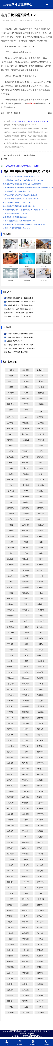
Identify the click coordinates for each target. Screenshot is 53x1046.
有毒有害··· (11, 604)
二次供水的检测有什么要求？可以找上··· (20, 345)
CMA (26, 491)
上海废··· (26, 820)
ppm (41, 411)
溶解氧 (41, 404)
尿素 (26, 410)
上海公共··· (26, 791)
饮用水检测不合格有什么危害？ (17, 352)
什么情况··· (11, 627)
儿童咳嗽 (41, 610)
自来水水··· (26, 848)
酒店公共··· (41, 729)
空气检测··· (11, 644)
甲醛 (41, 398)
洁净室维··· (11, 729)
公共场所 (11, 1012)
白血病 (41, 445)
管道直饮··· (41, 746)
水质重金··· (26, 423)
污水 (11, 502)
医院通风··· (11, 967)
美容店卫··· (26, 678)
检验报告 (26, 496)
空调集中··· (26, 961)
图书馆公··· (41, 774)
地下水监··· (26, 530)
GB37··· (41, 990)
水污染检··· (26, 684)
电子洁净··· (11, 927)
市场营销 (26, 701)
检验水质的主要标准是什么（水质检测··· (20, 313)
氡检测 (11, 865)
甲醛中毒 (41, 514)
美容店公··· (11, 752)
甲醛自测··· (26, 398)
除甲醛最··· (41, 672)
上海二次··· (41, 780)
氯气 (41, 451)
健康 (41, 593)
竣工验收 (11, 633)
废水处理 (11, 661)
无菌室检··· (41, 797)
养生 (26, 752)
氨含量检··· (26, 763)
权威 (11, 593)
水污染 (41, 381)
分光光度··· (26, 882)
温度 (26, 735)
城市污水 (41, 440)
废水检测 (11, 746)
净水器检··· (41, 604)
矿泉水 (11, 474)
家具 (11, 468)
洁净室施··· (41, 995)
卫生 (26, 1007)
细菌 (26, 672)
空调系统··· (11, 786)
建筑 (11, 387)
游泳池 (11, 410)
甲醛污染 (26, 944)
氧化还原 (41, 667)
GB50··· (11, 837)
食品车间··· (26, 808)
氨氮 (26, 599)
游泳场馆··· (11, 803)
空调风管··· (41, 871)
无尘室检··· (11, 916)
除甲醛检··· (11, 616)
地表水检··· (11, 480)
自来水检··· (26, 718)
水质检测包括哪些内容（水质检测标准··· (20, 298)
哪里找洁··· (11, 1001)
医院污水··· (26, 905)
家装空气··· (26, 899)
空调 (11, 893)
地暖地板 (11, 548)
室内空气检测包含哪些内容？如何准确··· (20, 348)
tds (26, 445)
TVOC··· (26, 417)
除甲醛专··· (26, 502)
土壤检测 (41, 661)
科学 (41, 599)
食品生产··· (41, 1001)
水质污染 (11, 859)
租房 (11, 542)
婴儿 (41, 633)
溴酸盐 (41, 468)
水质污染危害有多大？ (14, 341)
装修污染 (26, 570)
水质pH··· (41, 825)
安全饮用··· (26, 381)
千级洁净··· (11, 939)
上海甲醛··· (11, 423)
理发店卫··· (11, 678)
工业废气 (41, 525)
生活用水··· (26, 916)
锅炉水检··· (11, 429)
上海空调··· (26, 950)
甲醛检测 (31, 103)
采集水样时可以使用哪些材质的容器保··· (20, 309)
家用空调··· (11, 956)
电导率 (26, 404)
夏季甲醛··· (26, 536)
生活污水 (26, 633)
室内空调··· (26, 842)
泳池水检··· (41, 582)
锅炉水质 (11, 519)
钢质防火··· (41, 769)
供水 (26, 616)
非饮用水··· (26, 393)
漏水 (41, 893)
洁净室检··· (41, 519)
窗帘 (26, 661)
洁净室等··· (11, 797)
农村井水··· (11, 440)
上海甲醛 (41, 621)
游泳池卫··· (41, 837)
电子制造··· (26, 780)
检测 (26, 638)
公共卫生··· (11, 457)
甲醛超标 (41, 393)
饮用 (41, 576)
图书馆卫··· (41, 978)
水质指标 (41, 423)
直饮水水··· (26, 740)
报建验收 (41, 1012)
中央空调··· (11, 712)
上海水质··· (26, 525)
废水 (41, 496)
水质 (11, 582)
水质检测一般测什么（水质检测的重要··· (20, 302)
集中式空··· (11, 984)
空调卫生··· (26, 990)
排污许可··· (26, 434)
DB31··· (11, 381)
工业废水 (26, 440)
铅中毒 (41, 689)
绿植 (26, 644)
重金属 (11, 445)
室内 (11, 655)
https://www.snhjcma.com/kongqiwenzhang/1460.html (30, 121)
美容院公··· (11, 559)
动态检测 (26, 995)
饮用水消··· (41, 905)
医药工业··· (26, 1001)
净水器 (11, 570)
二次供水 (41, 480)
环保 (41, 644)
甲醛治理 (26, 514)
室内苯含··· (41, 916)
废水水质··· (41, 950)
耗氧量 (26, 542)
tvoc (26, 480)
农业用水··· (11, 842)
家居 (11, 496)
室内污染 (11, 491)
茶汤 (41, 723)
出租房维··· (11, 398)
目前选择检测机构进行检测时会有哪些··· (20, 334)
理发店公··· (26, 559)
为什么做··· (41, 933)
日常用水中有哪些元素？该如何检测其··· (20, 337)
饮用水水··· (41, 429)
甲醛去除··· (41, 491)
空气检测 (11, 393)
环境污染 (26, 429)
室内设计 (11, 740)
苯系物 (26, 621)
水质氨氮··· (26, 797)
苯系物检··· (41, 757)
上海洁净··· (26, 689)
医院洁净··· (11, 825)
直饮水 (41, 684)
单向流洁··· (11, 808)
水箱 (41, 616)
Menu (47, 4)
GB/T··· (11, 434)
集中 (26, 893)
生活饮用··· (11, 995)
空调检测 (41, 706)
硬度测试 (41, 485)
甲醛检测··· (41, 548)
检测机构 (26, 627)
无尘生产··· (11, 990)
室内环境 (26, 519)
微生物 (26, 667)
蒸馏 (26, 553)
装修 (41, 463)
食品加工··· (26, 978)
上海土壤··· (26, 967)
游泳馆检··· (41, 457)
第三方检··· (41, 376)
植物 (11, 525)
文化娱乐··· (11, 791)
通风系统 (26, 1012)
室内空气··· (11, 417)
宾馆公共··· (11, 735)
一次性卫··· (26, 604)
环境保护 (41, 434)
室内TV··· (11, 922)
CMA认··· (26, 871)
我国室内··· (41, 752)
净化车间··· (11, 871)
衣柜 (41, 553)
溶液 (11, 553)
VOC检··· (11, 769)
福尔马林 (11, 536)
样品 (41, 638)
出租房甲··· (11, 723)
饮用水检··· (41, 370)
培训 (41, 650)
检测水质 (11, 485)
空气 (26, 650)
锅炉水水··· (41, 973)
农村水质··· (41, 865)
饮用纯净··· (41, 536)
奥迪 (41, 502)
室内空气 (41, 876)
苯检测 (26, 859)
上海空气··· (26, 548)
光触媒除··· (26, 582)
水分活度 (11, 684)
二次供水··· (11, 404)
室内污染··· (26, 746)
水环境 (26, 468)
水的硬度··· (11, 576)
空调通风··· (11, 599)
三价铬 (11, 650)
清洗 (41, 939)
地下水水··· (26, 463)
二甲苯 (11, 621)
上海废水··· (11, 978)
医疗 (41, 559)
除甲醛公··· (41, 678)
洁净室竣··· (41, 735)
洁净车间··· (41, 831)
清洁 (41, 1007)
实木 (11, 638)
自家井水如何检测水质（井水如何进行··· (20, 316)
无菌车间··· (11, 973)
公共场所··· (26, 457)
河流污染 (41, 899)
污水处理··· (41, 655)
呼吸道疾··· (26, 474)
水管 (41, 474)
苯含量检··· (11, 706)
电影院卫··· (41, 695)
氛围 (26, 655)
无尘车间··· (41, 791)
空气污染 (11, 514)
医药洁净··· (41, 820)
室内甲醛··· (41, 417)
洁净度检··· (11, 689)
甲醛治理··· (26, 927)
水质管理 (11, 944)
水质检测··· (26, 370)
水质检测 (11, 370)
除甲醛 (9, 113)
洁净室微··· (41, 984)
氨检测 (41, 859)
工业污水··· (11, 376)
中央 (11, 1007)
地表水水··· (41, 842)
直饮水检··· (26, 831)
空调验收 (41, 910)
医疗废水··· (11, 695)
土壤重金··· (26, 922)
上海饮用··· (26, 865)
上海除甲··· (41, 530)
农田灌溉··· (26, 593)
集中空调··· (26, 712)
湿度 (11, 899)
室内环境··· (11, 463)
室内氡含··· (11, 848)
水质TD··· (41, 944)
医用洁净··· (41, 967)
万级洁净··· (11, 780)
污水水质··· (26, 774)
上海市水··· (41, 854)
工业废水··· (26, 376)
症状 (41, 542)
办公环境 (26, 723)
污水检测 (41, 387)
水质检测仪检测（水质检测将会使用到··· (20, 305)
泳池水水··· (11, 587)
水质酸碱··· (41, 712)
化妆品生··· (41, 808)
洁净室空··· (41, 961)
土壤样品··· (11, 933)
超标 (41, 701)
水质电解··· (11, 530)
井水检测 (26, 485)
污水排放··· (11, 882)
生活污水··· (26, 803)
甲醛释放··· (26, 451)
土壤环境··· (11, 667)
